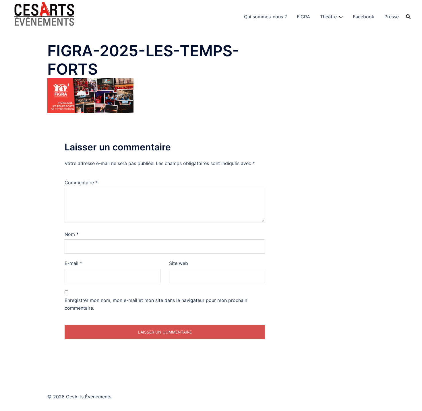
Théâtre (328, 17)
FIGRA (303, 17)
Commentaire (81, 182)
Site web (178, 263)
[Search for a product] (408, 16)
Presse (391, 17)
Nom (72, 234)
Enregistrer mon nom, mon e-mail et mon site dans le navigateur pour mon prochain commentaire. (156, 304)
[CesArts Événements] (44, 16)
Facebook (363, 17)
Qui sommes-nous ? (265, 17)
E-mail (73, 263)
